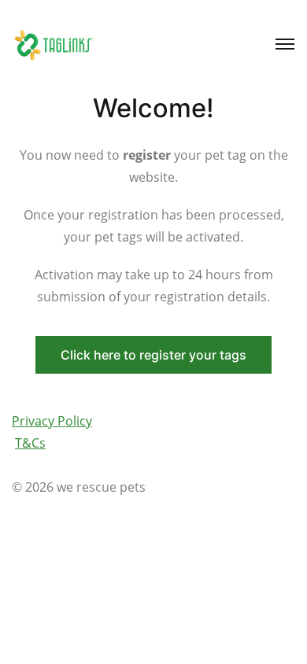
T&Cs (30, 443)
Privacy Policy (52, 421)
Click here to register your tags (153, 355)
